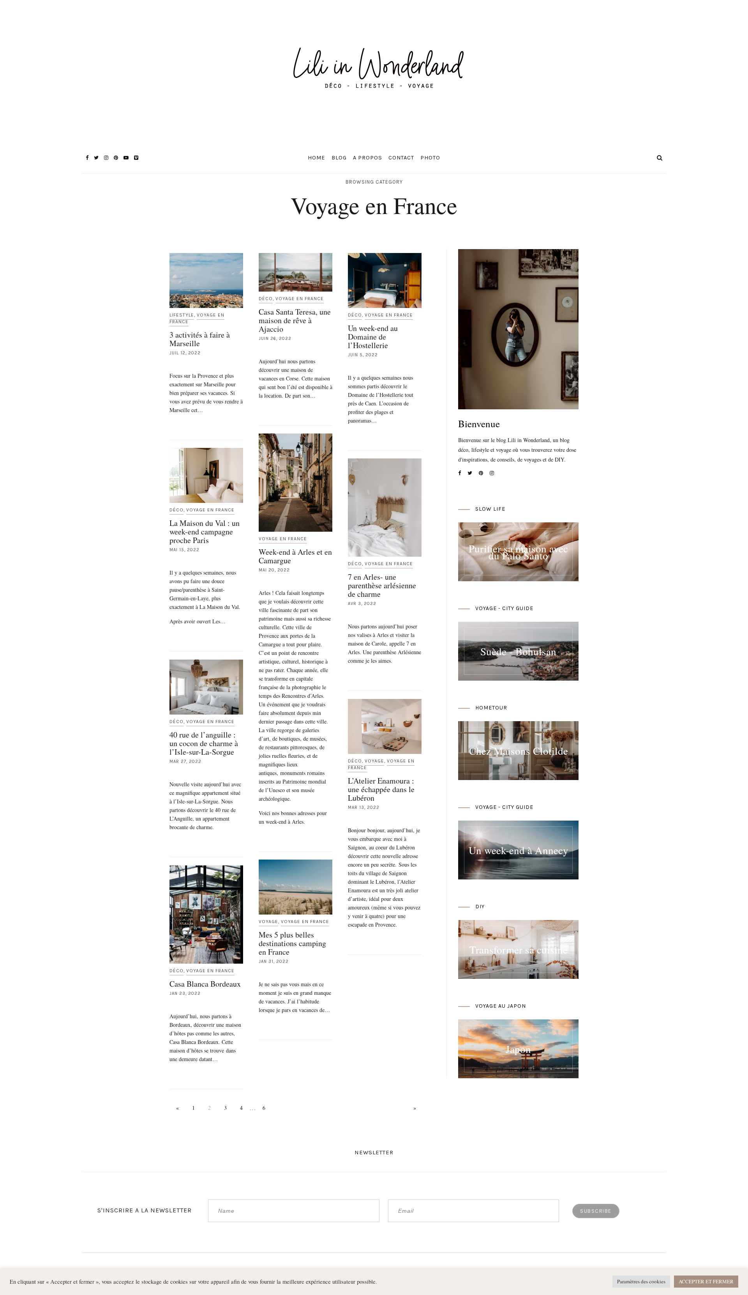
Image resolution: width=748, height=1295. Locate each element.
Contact (401, 157)
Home (316, 157)
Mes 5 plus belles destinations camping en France (292, 943)
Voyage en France (196, 318)
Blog (339, 157)
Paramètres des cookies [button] (641, 1281)
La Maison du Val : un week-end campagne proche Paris (204, 531)
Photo (430, 157)
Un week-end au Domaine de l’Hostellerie (373, 336)
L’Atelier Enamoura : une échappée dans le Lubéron (381, 789)
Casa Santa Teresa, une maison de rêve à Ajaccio (295, 320)
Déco (266, 298)
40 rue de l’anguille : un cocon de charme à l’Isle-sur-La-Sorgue (203, 743)
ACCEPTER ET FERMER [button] (706, 1281)
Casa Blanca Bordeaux (205, 983)
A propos (367, 157)
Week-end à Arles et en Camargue (295, 556)
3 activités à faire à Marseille (199, 339)
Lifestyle (181, 315)
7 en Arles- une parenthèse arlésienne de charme (382, 585)
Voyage (374, 761)
